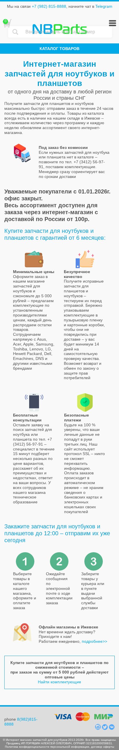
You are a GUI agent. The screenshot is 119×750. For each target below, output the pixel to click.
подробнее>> (94, 641)
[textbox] (67, 32)
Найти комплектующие (59, 682)
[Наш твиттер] (105, 728)
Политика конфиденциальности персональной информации (47, 746)
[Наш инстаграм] (98, 728)
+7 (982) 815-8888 (49, 6)
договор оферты (102, 746)
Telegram (103, 6)
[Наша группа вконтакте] (112, 728)
